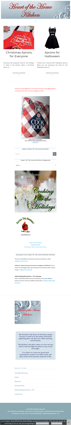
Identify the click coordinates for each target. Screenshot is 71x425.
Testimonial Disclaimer (35, 413)
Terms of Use (24, 413)
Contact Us (18, 394)
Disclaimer (21, 411)
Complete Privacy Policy (25, 270)
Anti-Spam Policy (12, 411)
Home (17, 377)
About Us (18, 381)
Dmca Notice (28, 411)
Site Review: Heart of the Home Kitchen (35, 247)
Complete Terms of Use (21, 261)
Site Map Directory (21, 373)
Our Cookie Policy (42, 423)
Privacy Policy (19, 386)
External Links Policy (58, 411)
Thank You (32, 242)
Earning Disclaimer (38, 411)
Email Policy (48, 411)
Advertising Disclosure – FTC (24, 390)
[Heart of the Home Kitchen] (35, 10)
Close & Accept (56, 423)
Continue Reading (18, 73)
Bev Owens (38, 242)
